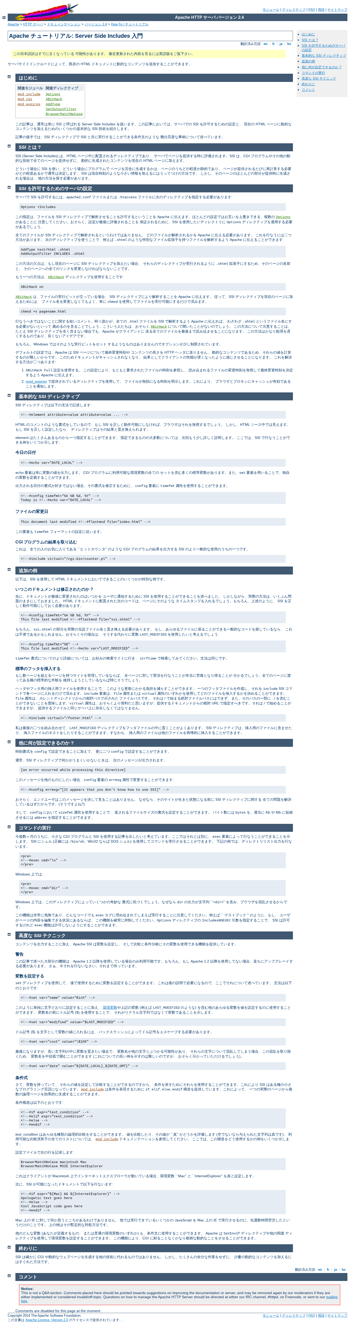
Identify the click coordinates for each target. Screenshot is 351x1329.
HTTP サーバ (33, 24)
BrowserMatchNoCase (64, 114)
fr (273, 44)
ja (281, 44)
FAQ (311, 10)
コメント (308, 90)
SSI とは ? (310, 40)
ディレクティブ (294, 10)
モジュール (271, 10)
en (266, 44)
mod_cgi (25, 99)
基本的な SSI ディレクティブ (324, 56)
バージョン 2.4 (96, 24)
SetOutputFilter (61, 109)
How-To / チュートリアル (130, 24)
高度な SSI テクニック (319, 78)
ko (289, 44)
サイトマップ (337, 10)
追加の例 (308, 61)
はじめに (308, 34)
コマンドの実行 (313, 73)
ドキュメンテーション (63, 24)
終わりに (308, 84)
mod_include (29, 94)
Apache (13, 24)
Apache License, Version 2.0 (46, 1320)
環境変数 (110, 1007)
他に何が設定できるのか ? (321, 67)
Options (53, 94)
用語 (321, 10)
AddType (53, 104)
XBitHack (54, 99)
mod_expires (29, 104)
